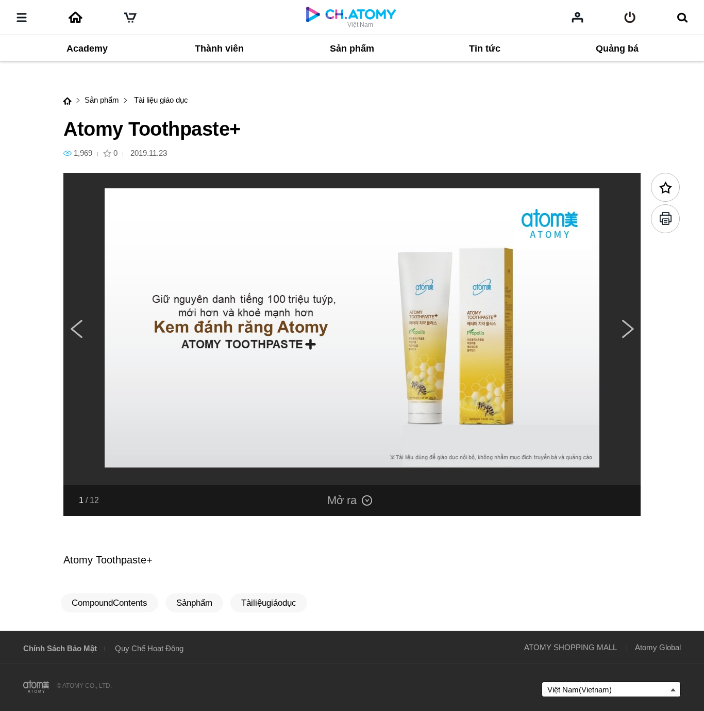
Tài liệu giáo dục (160, 99)
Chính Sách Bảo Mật (60, 648)
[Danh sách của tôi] (577, 17)
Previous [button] (76, 329)
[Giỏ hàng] (130, 17)
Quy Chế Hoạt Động (149, 648)
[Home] (75, 17)
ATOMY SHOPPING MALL (570, 647)
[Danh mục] (21, 17)
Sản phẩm (102, 99)
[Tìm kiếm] (682, 17)
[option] (352, 329)
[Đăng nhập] (630, 17)
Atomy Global (658, 647)
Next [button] (628, 329)
